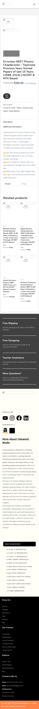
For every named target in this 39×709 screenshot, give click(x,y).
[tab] (19, 121)
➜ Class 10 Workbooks (17, 553)
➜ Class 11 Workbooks (17, 556)
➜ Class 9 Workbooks (16, 549)
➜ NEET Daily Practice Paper (19, 567)
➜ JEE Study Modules (15, 573)
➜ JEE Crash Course (15, 580)
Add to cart (7, 96)
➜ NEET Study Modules (16, 563)
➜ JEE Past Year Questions (18, 584)
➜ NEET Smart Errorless (17, 559)
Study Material (14, 111)
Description (8, 122)
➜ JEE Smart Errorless (16, 569)
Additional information (12, 127)
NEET (14, 108)
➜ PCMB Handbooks (15, 591)
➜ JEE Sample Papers (15, 587)
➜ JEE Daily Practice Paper (18, 577)
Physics (19, 108)
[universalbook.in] (7, 4)
